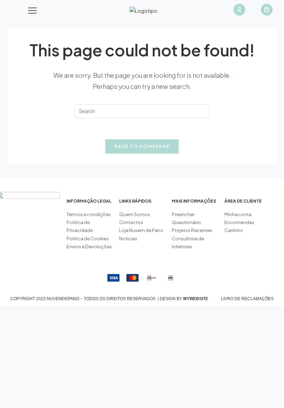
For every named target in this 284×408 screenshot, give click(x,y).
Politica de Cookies (87, 238)
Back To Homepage (142, 146)
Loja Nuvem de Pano (141, 230)
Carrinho (233, 230)
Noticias (128, 238)
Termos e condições (89, 214)
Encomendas (239, 222)
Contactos (131, 222)
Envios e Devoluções (89, 246)
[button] (32, 10)
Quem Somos (134, 214)
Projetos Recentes (192, 230)
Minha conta (237, 214)
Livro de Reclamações (247, 298)
